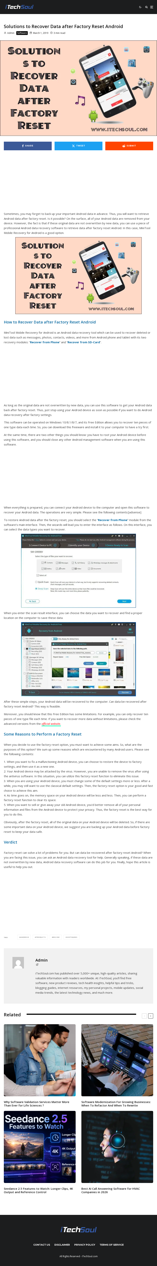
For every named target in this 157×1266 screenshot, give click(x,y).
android (24, 937)
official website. (51, 724)
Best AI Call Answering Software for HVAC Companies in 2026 (110, 1190)
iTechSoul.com (90, 1256)
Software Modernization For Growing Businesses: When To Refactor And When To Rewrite (116, 1103)
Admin (10, 33)
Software (22, 33)
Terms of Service (112, 1244)
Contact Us (41, 1244)
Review (56, 937)
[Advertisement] (78, 183)
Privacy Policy (84, 1244)
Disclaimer (62, 1244)
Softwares (72, 937)
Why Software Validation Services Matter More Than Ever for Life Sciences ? (36, 1103)
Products (41, 937)
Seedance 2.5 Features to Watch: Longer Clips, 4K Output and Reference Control (38, 1190)
